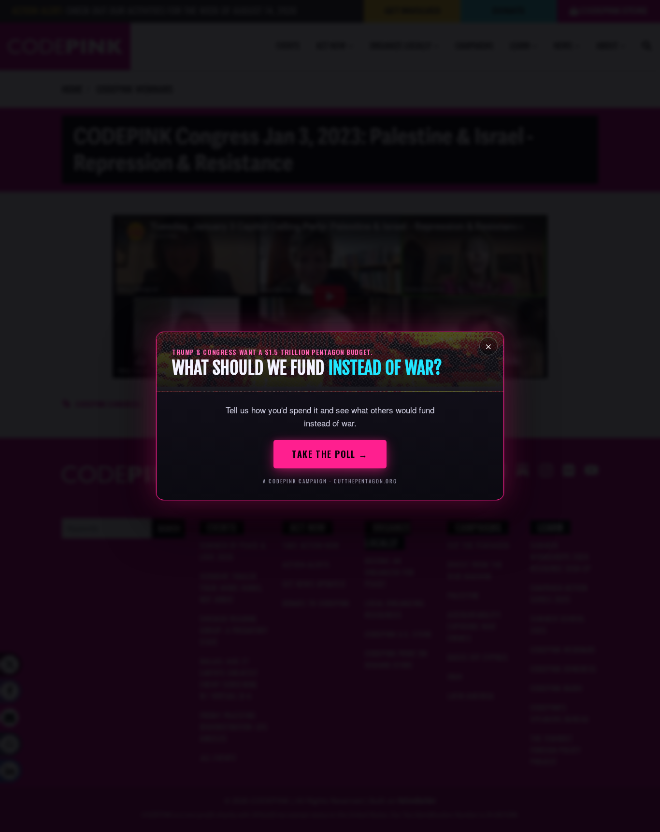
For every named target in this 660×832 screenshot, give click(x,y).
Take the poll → (330, 454)
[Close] (488, 346)
